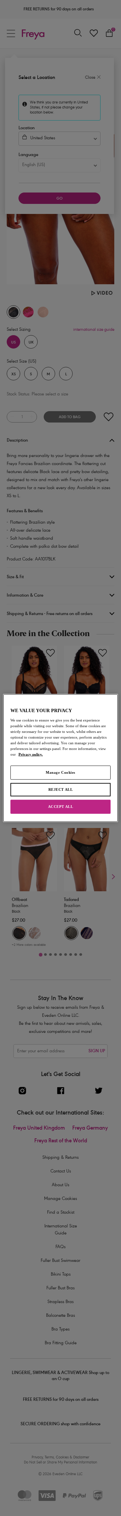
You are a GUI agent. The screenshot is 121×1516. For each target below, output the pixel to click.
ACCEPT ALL (60, 806)
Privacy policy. (30, 754)
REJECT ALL (60, 789)
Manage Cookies (60, 772)
